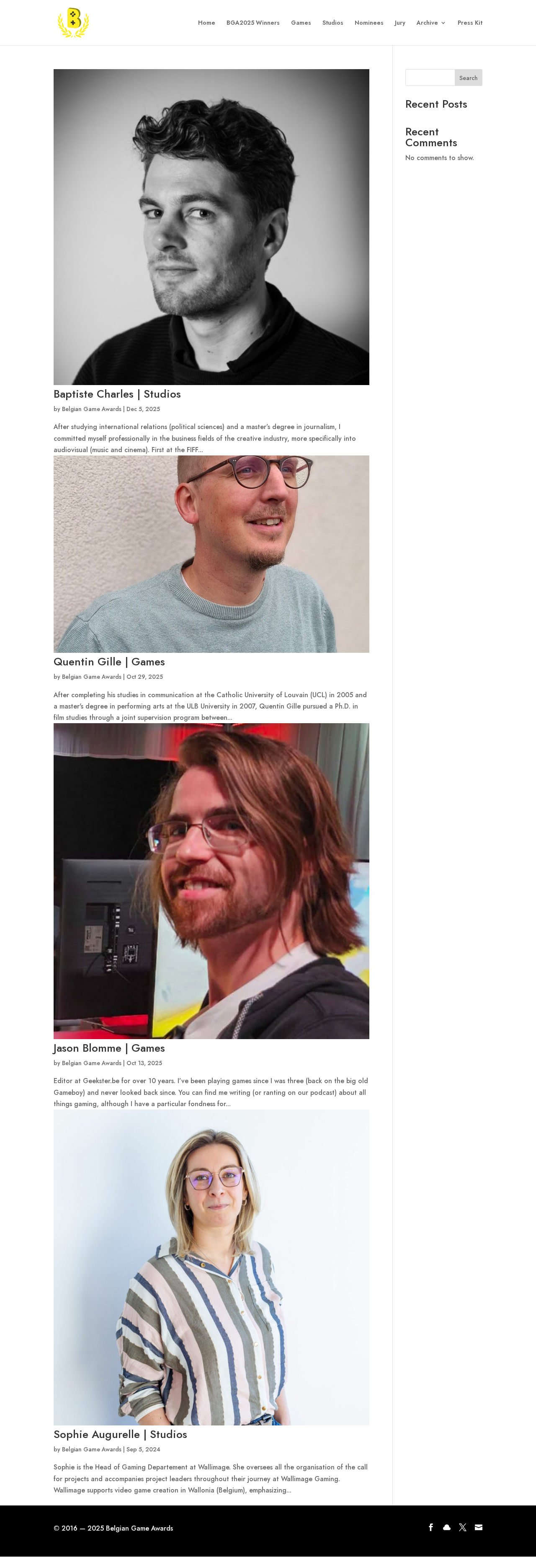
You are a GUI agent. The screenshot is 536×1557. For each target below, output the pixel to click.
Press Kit (470, 23)
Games (301, 23)
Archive (427, 23)
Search (468, 78)
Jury (400, 23)
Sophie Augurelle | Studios (120, 1434)
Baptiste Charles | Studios (117, 394)
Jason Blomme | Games (109, 1048)
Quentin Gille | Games (109, 662)
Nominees (369, 23)
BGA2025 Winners (253, 23)
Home (206, 23)
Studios (332, 23)
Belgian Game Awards (91, 409)
